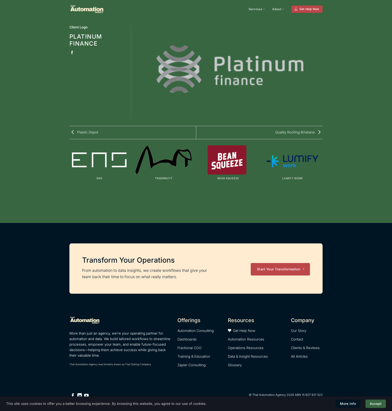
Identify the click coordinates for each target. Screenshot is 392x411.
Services (255, 9)
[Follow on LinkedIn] (79, 396)
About (276, 9)
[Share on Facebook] (72, 53)
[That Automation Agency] (86, 9)
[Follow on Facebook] (73, 396)
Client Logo (78, 27)
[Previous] (69, 184)
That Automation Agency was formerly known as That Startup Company (110, 364)
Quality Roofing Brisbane (295, 132)
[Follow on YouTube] (86, 396)
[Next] (323, 184)
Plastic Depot (87, 132)
